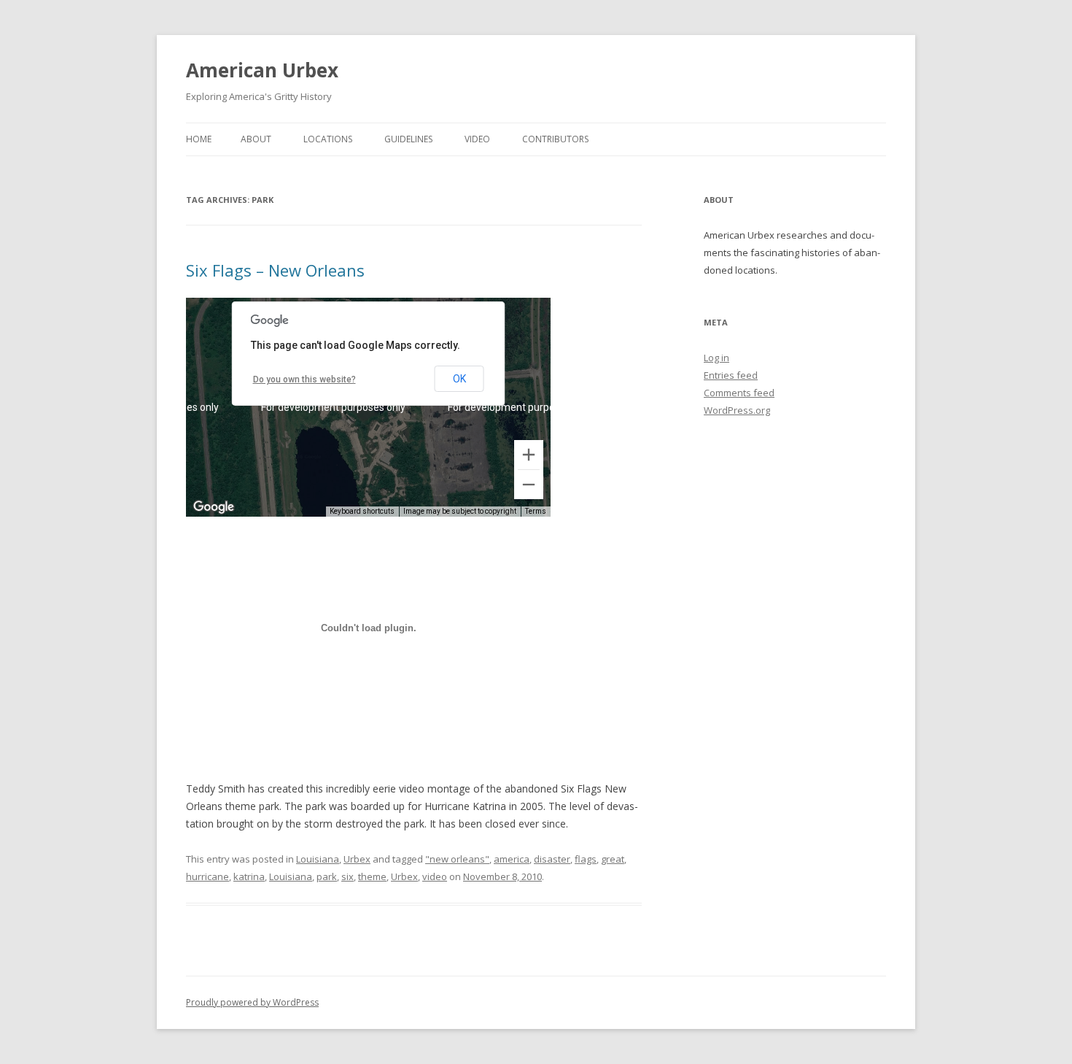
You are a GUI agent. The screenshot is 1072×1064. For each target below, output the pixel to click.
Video (477, 139)
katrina (249, 876)
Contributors (555, 139)
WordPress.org (737, 410)
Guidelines (408, 139)
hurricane (207, 876)
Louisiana (317, 859)
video (434, 876)
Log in (716, 357)
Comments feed (739, 392)
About (256, 139)
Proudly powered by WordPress (252, 1002)
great (612, 859)
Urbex (356, 859)
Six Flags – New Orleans (275, 270)
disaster (552, 859)
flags (586, 859)
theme (372, 876)
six (347, 876)
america (511, 859)
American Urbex (262, 70)
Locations (327, 139)
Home (198, 139)
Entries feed (731, 375)
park (326, 876)
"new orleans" (457, 859)
